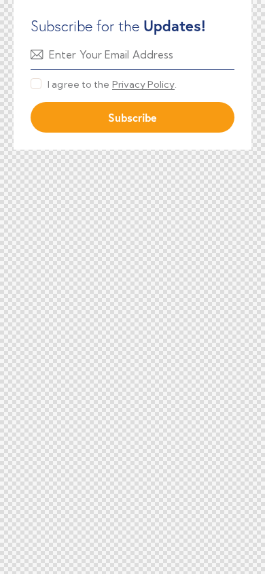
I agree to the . (112, 84)
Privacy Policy (143, 85)
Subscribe (132, 117)
